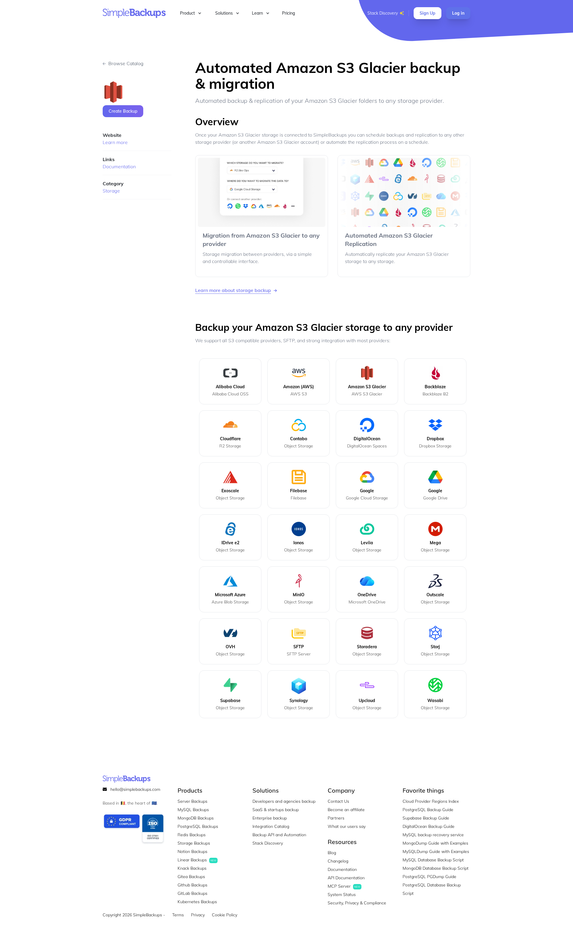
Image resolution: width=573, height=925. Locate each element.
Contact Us (338, 801)
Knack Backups (192, 868)
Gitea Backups (191, 876)
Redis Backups (192, 834)
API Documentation (346, 877)
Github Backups (192, 885)
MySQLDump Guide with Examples (436, 851)
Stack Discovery (382, 13)
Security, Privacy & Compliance (357, 903)
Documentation (119, 166)
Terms (178, 915)
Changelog (338, 861)
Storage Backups (194, 843)
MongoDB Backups (196, 818)
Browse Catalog (126, 63)
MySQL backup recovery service (433, 834)
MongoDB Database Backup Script (436, 868)
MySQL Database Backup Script (433, 860)
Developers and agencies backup (283, 801)
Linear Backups (197, 860)
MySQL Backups (193, 809)
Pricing (288, 13)
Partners (336, 818)
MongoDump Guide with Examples (435, 843)
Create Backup (123, 111)
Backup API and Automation (279, 834)
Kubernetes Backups (197, 901)
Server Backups (192, 801)
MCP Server (344, 886)
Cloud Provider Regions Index (431, 801)
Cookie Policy (224, 915)
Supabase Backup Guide (426, 818)
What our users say (347, 826)
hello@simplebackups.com (135, 789)
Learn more (115, 142)
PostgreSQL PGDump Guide (429, 876)
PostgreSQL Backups (198, 826)
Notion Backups (192, 851)
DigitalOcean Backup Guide (429, 826)
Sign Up (427, 13)
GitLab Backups (192, 893)
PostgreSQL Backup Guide (428, 809)
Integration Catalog (270, 826)
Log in (458, 13)
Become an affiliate (346, 809)
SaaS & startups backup (275, 809)
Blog (332, 852)
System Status (342, 894)
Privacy (198, 915)
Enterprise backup (269, 818)
